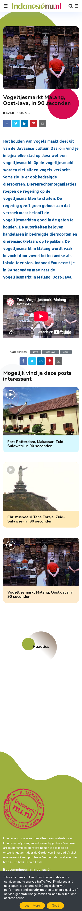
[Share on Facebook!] (7, 123)
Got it (55, 905)
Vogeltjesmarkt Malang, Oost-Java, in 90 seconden (40, 594)
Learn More (32, 905)
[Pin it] (33, 123)
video (65, 352)
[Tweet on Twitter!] (16, 123)
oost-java (51, 352)
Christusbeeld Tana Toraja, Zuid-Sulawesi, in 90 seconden (36, 519)
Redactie (9, 113)
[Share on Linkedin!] (24, 123)
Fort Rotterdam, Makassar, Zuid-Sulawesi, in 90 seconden (36, 443)
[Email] (42, 123)
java (35, 352)
